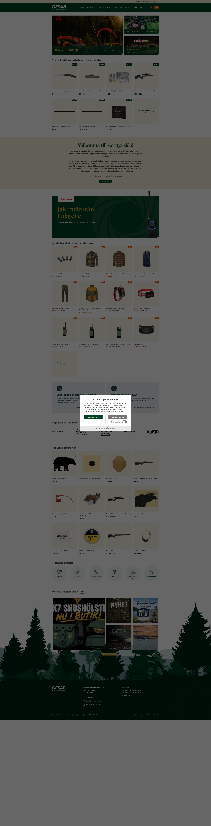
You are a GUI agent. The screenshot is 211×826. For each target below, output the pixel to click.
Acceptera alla (93, 417)
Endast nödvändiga (118, 417)
